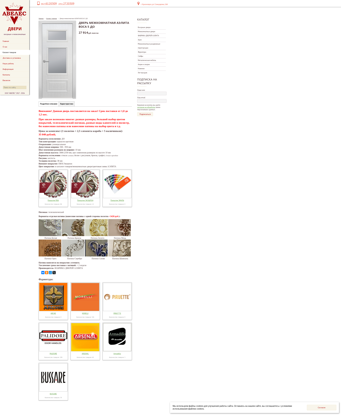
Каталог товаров (51, 18)
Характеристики (66, 104)
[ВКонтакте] (42, 272)
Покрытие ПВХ (53, 200)
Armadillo (117, 354)
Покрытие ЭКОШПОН (85, 200)
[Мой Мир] (50, 272)
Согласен (321, 408)
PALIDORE (53, 354)
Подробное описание (48, 104)
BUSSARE (53, 394)
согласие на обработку (146, 107)
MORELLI (85, 313)
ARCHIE (53, 313)
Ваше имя (141, 90)
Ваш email (141, 97)
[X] (54, 272)
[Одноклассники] (46, 272)
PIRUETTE (117, 313)
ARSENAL (85, 354)
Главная (41, 18)
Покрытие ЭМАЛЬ (117, 200)
